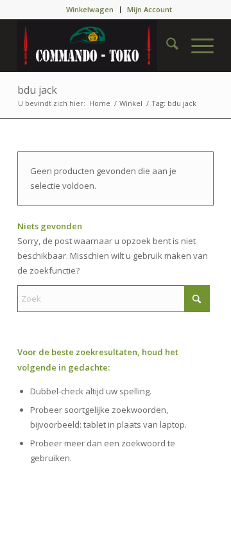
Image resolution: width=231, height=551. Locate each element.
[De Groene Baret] (96, 45)
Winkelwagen (90, 9)
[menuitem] (90, 9)
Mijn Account (149, 9)
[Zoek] (165, 45)
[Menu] (196, 45)
